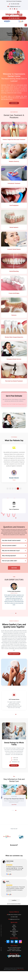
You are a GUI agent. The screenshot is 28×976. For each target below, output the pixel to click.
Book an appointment (14, 656)
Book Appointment (14, 934)
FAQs (14, 939)
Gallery (14, 936)
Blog (14, 931)
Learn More (14, 103)
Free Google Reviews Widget (14, 906)
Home (14, 928)
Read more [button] (8, 874)
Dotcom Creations (20, 972)
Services (14, 933)
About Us (14, 930)
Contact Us (14, 768)
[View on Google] (4, 865)
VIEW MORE (14, 568)
